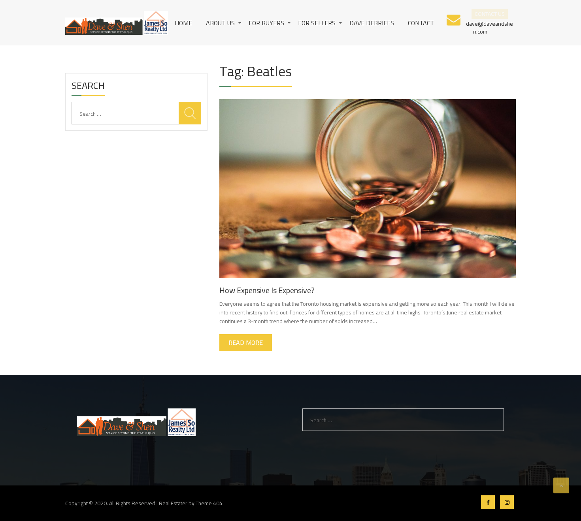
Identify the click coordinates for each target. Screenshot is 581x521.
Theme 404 (209, 503)
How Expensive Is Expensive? (267, 290)
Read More (245, 342)
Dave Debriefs (371, 23)
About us (220, 23)
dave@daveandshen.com (489, 27)
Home (183, 23)
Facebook (488, 502)
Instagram (507, 502)
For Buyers (266, 23)
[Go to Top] (561, 485)
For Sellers (317, 23)
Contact (421, 23)
